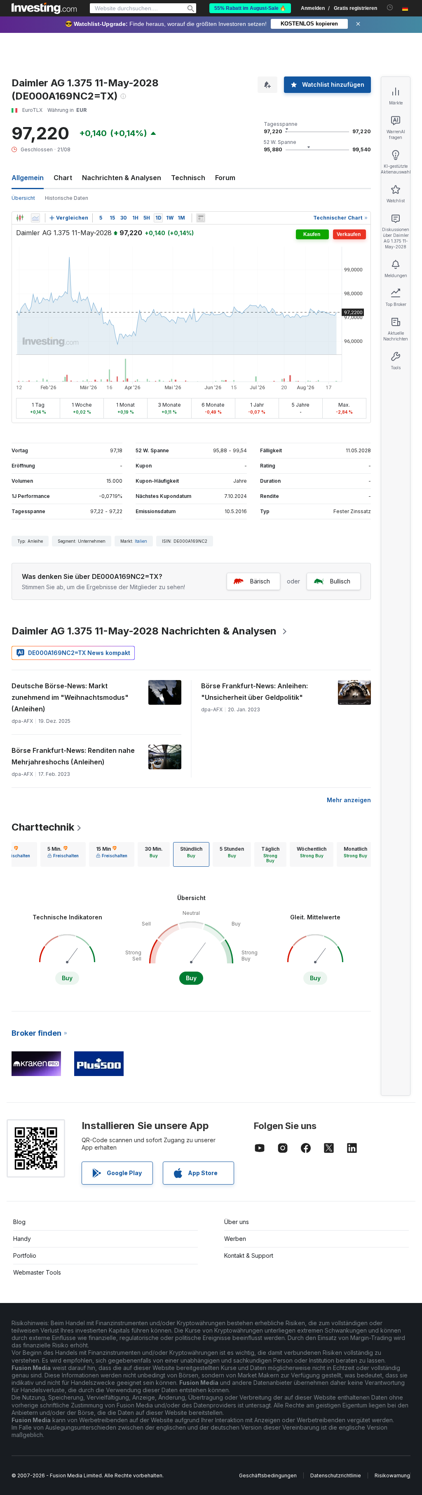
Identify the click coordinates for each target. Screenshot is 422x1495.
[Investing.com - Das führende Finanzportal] (44, 8)
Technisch (188, 178)
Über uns (236, 1221)
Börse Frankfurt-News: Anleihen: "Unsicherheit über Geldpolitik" (254, 691)
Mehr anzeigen (349, 799)
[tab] (63, 854)
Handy (22, 1238)
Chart (63, 178)
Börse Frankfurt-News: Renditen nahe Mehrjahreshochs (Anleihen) (73, 756)
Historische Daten (66, 198)
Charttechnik (43, 827)
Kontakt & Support (248, 1255)
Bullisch (340, 581)
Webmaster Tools (37, 1272)
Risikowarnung (392, 1475)
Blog (19, 1221)
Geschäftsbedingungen (268, 1475)
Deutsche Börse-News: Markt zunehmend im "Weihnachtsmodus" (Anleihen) (70, 697)
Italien (141, 541)
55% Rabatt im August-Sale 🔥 (250, 8)
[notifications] (390, 8)
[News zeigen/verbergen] (200, 217)
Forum (225, 178)
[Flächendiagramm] (35, 217)
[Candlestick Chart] (19, 217)
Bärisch (260, 581)
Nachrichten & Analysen (121, 178)
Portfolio (24, 1255)
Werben (235, 1238)
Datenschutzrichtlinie (335, 1475)
